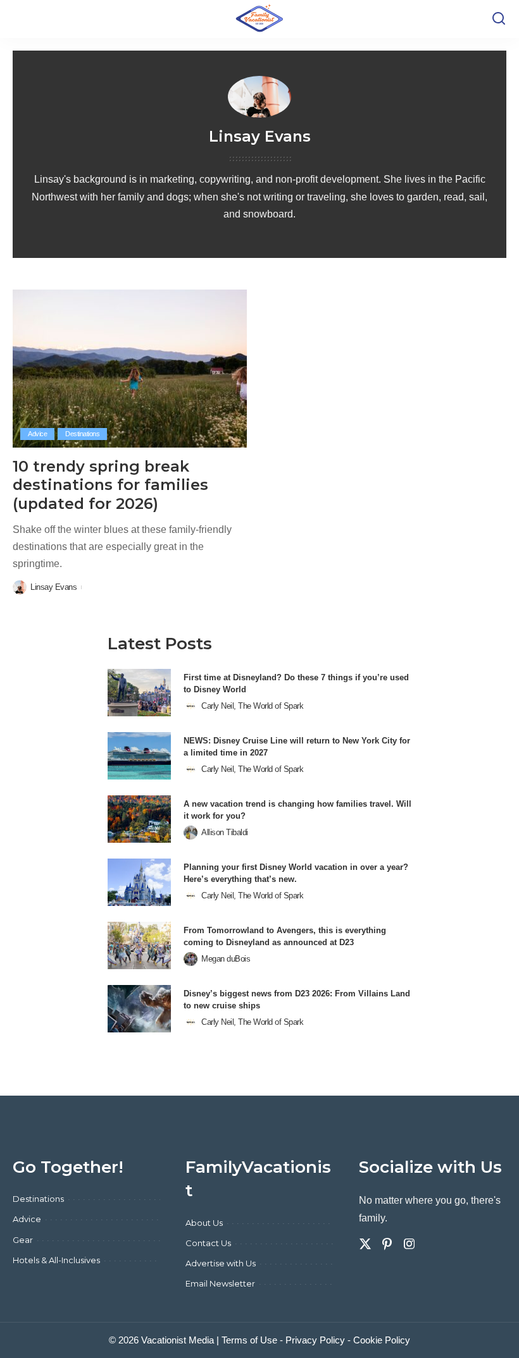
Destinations (82, 433)
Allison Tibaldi (224, 832)
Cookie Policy (381, 1340)
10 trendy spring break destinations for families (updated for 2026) (110, 485)
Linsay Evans (53, 587)
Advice (37, 433)
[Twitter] (365, 1244)
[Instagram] (409, 1244)
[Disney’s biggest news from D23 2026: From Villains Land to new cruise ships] (139, 1008)
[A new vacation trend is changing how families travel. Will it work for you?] (139, 819)
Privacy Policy (315, 1340)
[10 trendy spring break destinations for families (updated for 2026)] (130, 369)
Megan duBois (225, 958)
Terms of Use (249, 1340)
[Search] (498, 19)
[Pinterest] (387, 1244)
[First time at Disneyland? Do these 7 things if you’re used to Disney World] (139, 692)
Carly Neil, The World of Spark (252, 706)
